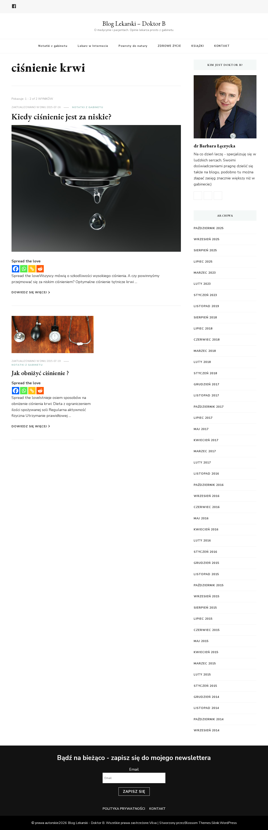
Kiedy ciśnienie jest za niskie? (62, 116)
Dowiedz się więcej (29, 292)
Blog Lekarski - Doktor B (86, 823)
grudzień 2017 (206, 384)
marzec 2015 (205, 663)
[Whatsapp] (23, 268)
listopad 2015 (206, 574)
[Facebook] (15, 268)
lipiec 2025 (203, 262)
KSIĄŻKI (197, 46)
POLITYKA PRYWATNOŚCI (124, 808)
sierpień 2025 (205, 250)
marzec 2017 (205, 451)
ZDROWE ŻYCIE (169, 46)
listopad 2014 (206, 708)
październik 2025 (209, 228)
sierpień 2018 (205, 317)
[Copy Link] (32, 268)
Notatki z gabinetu (52, 46)
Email (134, 769)
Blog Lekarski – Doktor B (134, 23)
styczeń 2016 (205, 552)
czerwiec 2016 (207, 507)
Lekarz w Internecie (93, 46)
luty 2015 (202, 675)
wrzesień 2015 (206, 596)
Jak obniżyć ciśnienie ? (40, 373)
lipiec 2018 (203, 329)
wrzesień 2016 (206, 496)
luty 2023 (202, 284)
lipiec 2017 (203, 418)
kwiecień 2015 (206, 652)
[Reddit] (40, 268)
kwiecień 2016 (206, 529)
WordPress (228, 823)
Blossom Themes (197, 823)
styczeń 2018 (205, 373)
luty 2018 (202, 362)
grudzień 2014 (206, 697)
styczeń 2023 (205, 295)
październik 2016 (209, 485)
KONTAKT (222, 46)
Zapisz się (134, 791)
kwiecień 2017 (206, 440)
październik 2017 (209, 407)
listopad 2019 (206, 306)
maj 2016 (201, 518)
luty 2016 (202, 541)
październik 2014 (209, 719)
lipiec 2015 (203, 619)
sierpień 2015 (205, 608)
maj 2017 (201, 429)
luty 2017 (202, 463)
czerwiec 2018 (207, 340)
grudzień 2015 (206, 563)
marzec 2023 (205, 273)
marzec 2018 (205, 351)
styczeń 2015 (205, 686)
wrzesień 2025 (206, 239)
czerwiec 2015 (207, 630)
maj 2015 (201, 641)
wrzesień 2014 (206, 730)
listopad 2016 (206, 474)
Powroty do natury (133, 46)
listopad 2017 (206, 395)
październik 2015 (209, 585)
